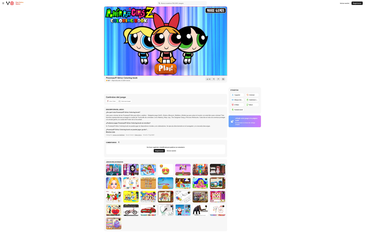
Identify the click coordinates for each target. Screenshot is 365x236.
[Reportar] (218, 79)
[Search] (159, 3)
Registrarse (357, 3)
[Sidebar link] (3, 3)
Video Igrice (138, 135)
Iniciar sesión (344, 3)
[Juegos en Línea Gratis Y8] (10, 3)
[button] (110, 132)
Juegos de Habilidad (119, 135)
